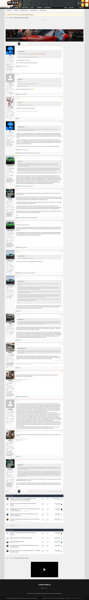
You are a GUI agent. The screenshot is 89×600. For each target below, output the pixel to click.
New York (12, 331)
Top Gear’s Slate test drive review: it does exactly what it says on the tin (24, 519)
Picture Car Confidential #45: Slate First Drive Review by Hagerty (23, 504)
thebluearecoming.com (10, 67)
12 (28, 43)
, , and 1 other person (29, 152)
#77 (62, 74)
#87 (62, 371)
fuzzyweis (10, 198)
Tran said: (19, 102)
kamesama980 (57, 520)
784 (11, 111)
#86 (62, 344)
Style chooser (45, 598)
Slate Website (47, 7)
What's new (25, 7)
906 (11, 265)
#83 (62, 251)
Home (75, 598)
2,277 (12, 358)
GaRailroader (10, 165)
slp (10, 506)
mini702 (58, 546)
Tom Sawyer (10, 106)
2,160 (12, 415)
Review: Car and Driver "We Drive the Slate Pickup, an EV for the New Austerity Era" (24, 514)
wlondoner (58, 551)
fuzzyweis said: (20, 281)
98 (11, 87)
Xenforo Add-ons (31, 598)
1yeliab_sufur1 (10, 260)
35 (18, 40)
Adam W (9, 40)
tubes (11, 516)
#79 (62, 122)
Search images (43, 10)
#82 (62, 221)
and (22, 94)
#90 (62, 460)
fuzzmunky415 (57, 515)
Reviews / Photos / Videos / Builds (22, 506)
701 (11, 171)
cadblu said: (20, 464)
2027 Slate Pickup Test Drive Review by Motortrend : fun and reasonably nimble (24, 546)
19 (10, 170)
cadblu (10, 323)
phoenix (11, 269)
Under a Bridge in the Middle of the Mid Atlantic (10, 363)
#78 (62, 98)
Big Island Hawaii (9, 392)
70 (10, 264)
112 (11, 205)
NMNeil (58, 499)
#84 (62, 277)
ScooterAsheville (57, 538)
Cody (11, 511)
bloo (10, 55)
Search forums (33, 10)
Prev (7, 43)
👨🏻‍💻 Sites (32, 7)
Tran (10, 83)
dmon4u (58, 509)
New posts (9, 10)
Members (40, 7)
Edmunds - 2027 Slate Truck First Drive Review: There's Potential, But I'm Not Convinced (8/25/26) (23, 499)
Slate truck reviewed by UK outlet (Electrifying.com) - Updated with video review (25, 551)
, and (26, 272)
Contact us (50, 598)
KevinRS (10, 409)
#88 (62, 400)
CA (11, 91)
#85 (62, 315)
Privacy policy (68, 598)
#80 (62, 157)
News (9, 7)
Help (72, 598)
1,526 (12, 328)
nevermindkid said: (21, 348)
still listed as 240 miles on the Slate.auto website (37, 53)
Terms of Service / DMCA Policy (59, 598)
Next (31, 43)
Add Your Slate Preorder (27, 14)
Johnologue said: (21, 126)
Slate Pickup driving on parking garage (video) (21, 538)
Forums (16, 7)
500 (11, 60)
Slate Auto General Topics (27, 501)
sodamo (10, 380)
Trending (16, 10)
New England (9, 64)
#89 (62, 431)
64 (10, 86)
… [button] (12, 43)
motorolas (12, 501)
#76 (62, 47)
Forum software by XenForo (15, 598)
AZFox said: (20, 79)
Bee (10, 521)
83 (10, 326)
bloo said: (19, 161)
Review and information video (17, 541)
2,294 (12, 387)
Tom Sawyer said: (21, 51)
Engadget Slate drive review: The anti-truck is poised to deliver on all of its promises (25, 509)
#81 (62, 190)
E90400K (10, 352)
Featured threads (23, 10)
